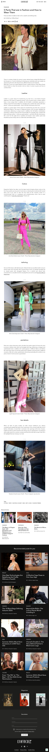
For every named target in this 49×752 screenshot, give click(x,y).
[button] (44, 151)
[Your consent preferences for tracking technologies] (47, 750)
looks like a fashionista (17, 195)
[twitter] (13, 21)
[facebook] (7, 21)
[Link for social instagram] (24, 746)
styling (6, 503)
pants (10, 503)
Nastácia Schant (17, 503)
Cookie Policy (31, 749)
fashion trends (36, 503)
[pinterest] (9, 21)
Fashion (6, 7)
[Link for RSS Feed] (27, 746)
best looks (29, 503)
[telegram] (17, 21)
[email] (5, 21)
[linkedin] (11, 21)
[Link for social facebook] (21, 746)
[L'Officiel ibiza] (24, 2)
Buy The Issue (40, 1)
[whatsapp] (15, 21)
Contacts (16, 749)
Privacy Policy (31, 731)
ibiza (23, 503)
